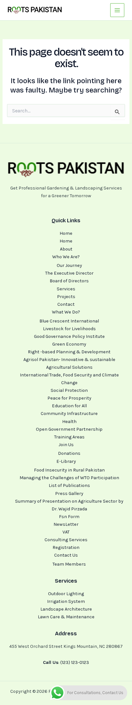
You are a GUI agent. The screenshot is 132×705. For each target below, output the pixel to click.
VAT (66, 532)
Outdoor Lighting (66, 593)
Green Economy (69, 344)
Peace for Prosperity (69, 398)
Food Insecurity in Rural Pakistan (69, 470)
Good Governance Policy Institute (69, 336)
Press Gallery (69, 493)
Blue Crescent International (69, 321)
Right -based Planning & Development (69, 352)
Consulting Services (66, 539)
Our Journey (69, 265)
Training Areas (69, 437)
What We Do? (66, 312)
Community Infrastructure (69, 413)
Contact (66, 304)
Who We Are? (66, 257)
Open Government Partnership (69, 429)
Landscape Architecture (66, 609)
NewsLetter (66, 524)
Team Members (69, 564)
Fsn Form (69, 516)
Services (66, 289)
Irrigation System (66, 601)
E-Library (66, 461)
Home (66, 233)
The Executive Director (69, 273)
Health (69, 421)
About (66, 249)
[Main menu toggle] (117, 10)
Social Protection (69, 390)
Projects (66, 296)
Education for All (69, 406)
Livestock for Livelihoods (69, 328)
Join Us (66, 444)
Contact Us (66, 555)
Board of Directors (69, 281)
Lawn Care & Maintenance (66, 617)
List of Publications (69, 485)
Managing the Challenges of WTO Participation (69, 477)
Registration (66, 547)
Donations (69, 453)
